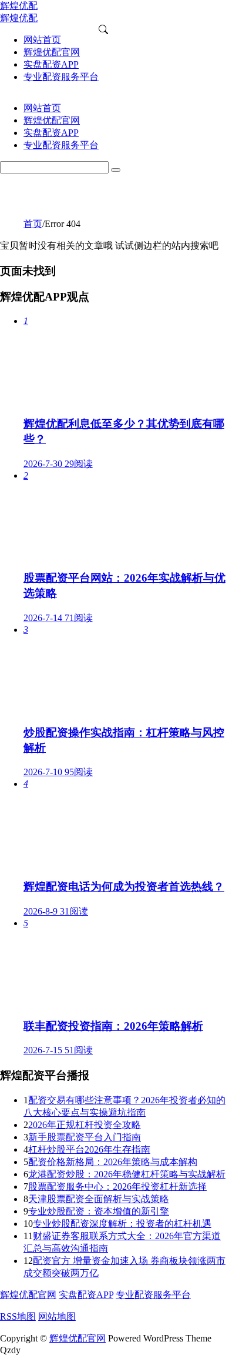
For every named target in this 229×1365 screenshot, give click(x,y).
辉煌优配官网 (28, 1295)
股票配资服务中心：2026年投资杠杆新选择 (117, 1187)
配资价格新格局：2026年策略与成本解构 (112, 1162)
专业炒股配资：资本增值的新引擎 (98, 1211)
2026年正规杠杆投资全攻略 (84, 1125)
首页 (32, 224)
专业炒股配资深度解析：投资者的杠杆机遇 (122, 1224)
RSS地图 (18, 1316)
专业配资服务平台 (153, 1295)
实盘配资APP (86, 1295)
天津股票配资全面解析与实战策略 (98, 1199)
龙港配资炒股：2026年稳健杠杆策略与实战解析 (126, 1174)
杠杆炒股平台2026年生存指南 (89, 1149)
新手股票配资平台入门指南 (84, 1137)
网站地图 (57, 1316)
